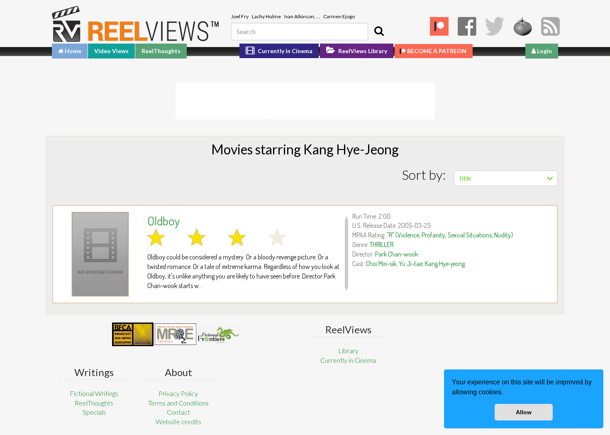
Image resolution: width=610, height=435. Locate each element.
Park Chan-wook (396, 254)
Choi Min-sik (381, 263)
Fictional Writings (94, 393)
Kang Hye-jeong (445, 263)
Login (544, 50)
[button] (506, 393)
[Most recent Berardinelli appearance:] (218, 334)
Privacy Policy (178, 393)
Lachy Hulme (266, 16)
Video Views (111, 50)
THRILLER (381, 244)
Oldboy (163, 220)
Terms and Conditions (178, 403)
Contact (178, 412)
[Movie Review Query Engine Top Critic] (175, 334)
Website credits (178, 421)
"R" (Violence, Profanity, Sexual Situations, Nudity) (450, 235)
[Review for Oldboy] (100, 254)
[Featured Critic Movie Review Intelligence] (133, 335)
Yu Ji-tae (410, 263)
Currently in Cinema (284, 50)
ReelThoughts (161, 50)
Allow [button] (524, 412)
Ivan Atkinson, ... (302, 16)
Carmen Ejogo (339, 16)
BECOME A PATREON (436, 50)
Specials (94, 412)
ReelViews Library (362, 50)
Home (72, 50)
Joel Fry (240, 16)
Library (348, 350)
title (465, 178)
